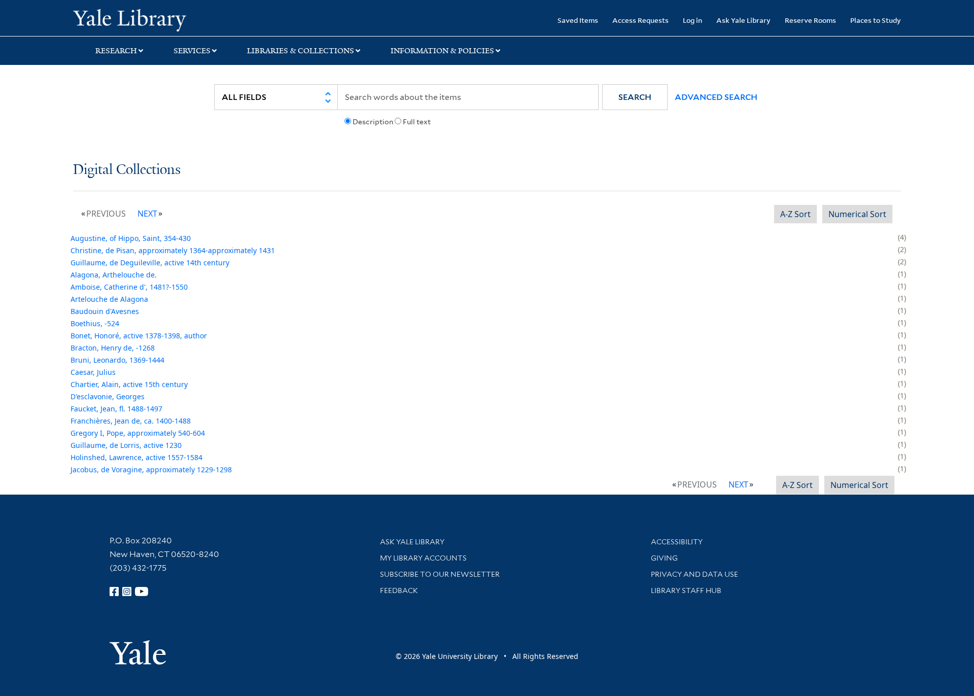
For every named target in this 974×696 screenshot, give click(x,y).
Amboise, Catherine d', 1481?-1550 (129, 287)
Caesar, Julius (93, 372)
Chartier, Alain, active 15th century (129, 384)
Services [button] (192, 51)
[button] (635, 97)
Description (373, 122)
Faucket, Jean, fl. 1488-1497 (116, 408)
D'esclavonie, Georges (108, 396)
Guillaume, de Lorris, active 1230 (126, 445)
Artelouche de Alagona (109, 299)
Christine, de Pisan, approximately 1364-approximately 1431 (173, 250)
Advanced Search (716, 97)
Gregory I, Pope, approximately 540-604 (138, 433)
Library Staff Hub (686, 590)
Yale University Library (135, 19)
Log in (692, 20)
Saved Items (578, 20)
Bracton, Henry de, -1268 (113, 348)
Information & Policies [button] (442, 51)
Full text (417, 122)
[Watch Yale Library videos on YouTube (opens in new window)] (141, 591)
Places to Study (875, 20)
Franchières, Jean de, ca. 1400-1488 (131, 421)
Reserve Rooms (810, 20)
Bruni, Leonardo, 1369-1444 (117, 360)
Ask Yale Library (743, 20)
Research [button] (116, 51)
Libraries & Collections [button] (300, 51)
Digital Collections (127, 170)
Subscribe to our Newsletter (440, 574)
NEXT (147, 213)
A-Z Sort (795, 214)
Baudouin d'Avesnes (105, 311)
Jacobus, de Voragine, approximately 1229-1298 (151, 469)
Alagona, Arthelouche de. (114, 275)
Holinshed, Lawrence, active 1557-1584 (136, 457)
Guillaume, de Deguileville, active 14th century (150, 262)
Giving (664, 558)
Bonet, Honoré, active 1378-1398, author (139, 335)
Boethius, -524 (95, 323)
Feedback (399, 590)
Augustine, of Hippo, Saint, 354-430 (131, 238)
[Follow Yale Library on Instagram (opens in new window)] (126, 591)
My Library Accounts (423, 558)
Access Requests (640, 20)
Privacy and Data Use (694, 574)
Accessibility (677, 542)
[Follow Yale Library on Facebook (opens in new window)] (114, 591)
